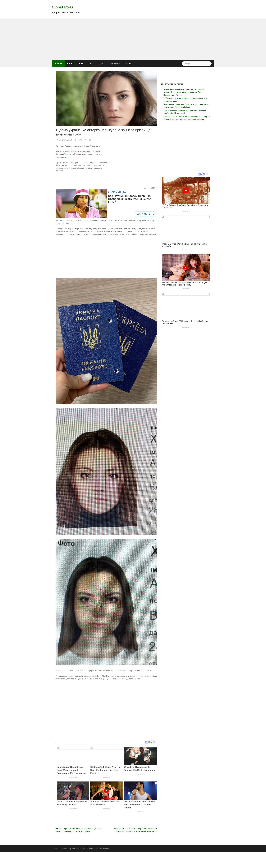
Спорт (101, 63)
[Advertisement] (133, 39)
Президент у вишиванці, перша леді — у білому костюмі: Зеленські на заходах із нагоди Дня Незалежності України (183, 92)
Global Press (62, 7)
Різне (128, 63)
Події (69, 63)
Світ (91, 63)
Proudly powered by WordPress (67, 848)
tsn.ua (67, 157)
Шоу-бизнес (115, 63)
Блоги (80, 63)
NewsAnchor (94, 848)
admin (79, 140)
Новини (58, 63)
